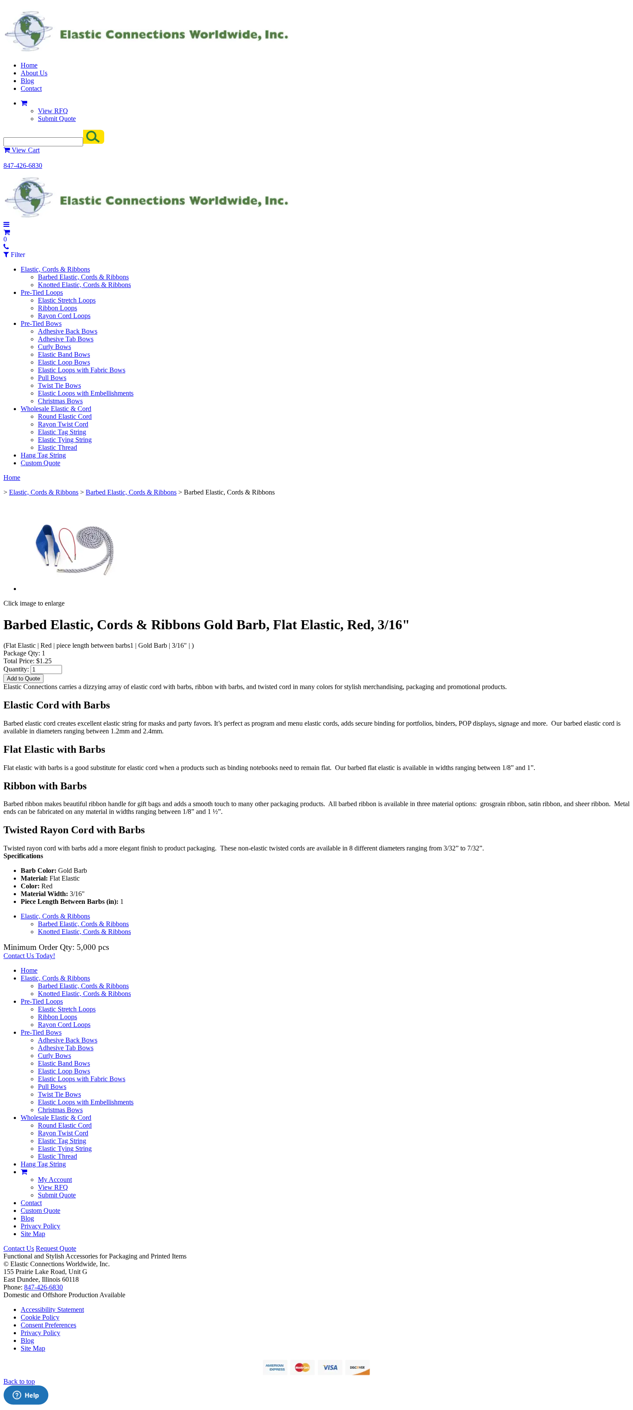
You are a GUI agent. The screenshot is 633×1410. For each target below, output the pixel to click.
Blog (27, 80)
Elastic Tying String (65, 439)
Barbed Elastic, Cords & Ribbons (83, 277)
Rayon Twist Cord (63, 424)
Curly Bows (54, 346)
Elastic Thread (57, 447)
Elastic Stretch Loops (67, 300)
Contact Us (18, 1248)
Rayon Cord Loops (64, 315)
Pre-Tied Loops (42, 292)
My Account (55, 1179)
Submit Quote (57, 118)
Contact (31, 88)
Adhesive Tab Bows (65, 339)
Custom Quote (40, 463)
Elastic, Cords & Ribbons (55, 269)
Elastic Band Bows (64, 354)
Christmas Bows (60, 401)
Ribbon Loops (57, 308)
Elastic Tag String (62, 432)
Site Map (33, 1233)
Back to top (19, 1381)
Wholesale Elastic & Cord (56, 408)
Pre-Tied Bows (41, 323)
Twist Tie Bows (59, 385)
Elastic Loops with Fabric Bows (81, 370)
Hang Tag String (43, 455)
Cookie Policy (40, 1317)
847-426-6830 (22, 165)
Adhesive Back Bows (67, 331)
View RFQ (53, 110)
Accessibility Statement (52, 1309)
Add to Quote (23, 678)
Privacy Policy (40, 1226)
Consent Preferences (48, 1325)
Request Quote (56, 1248)
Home (29, 65)
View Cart (25, 150)
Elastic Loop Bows (64, 362)
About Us (34, 73)
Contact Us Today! (29, 955)
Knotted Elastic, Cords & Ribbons (84, 284)
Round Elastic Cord (65, 416)
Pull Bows (52, 377)
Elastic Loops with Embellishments (85, 393)
